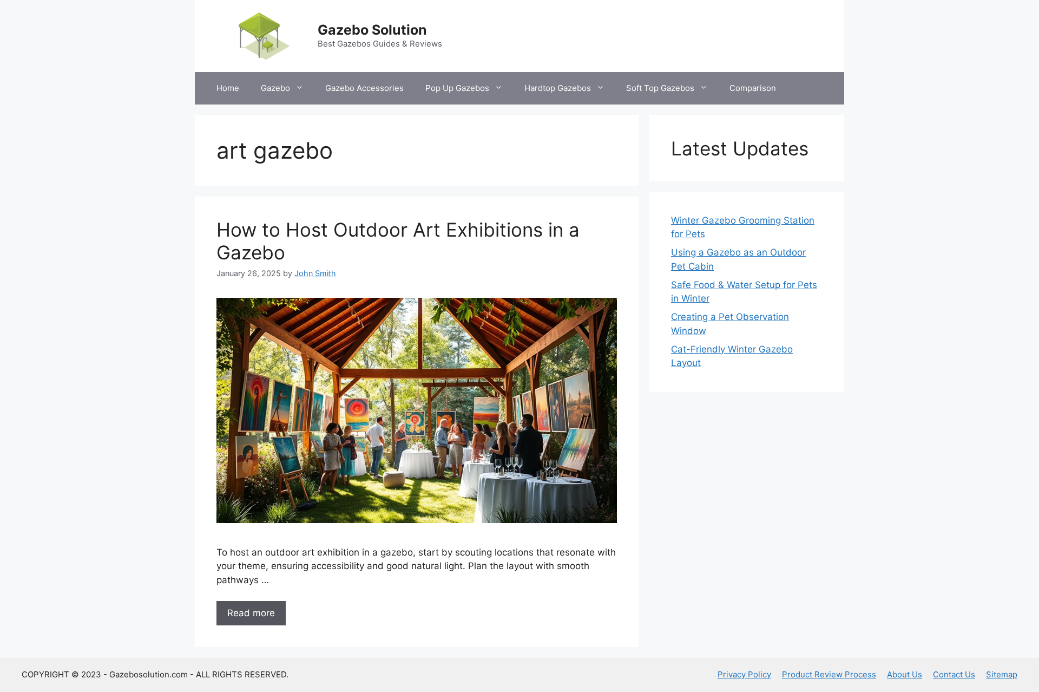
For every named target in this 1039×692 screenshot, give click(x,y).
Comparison (752, 88)
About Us (904, 674)
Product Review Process (829, 674)
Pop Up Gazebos (457, 88)
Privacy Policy (744, 674)
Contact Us (954, 674)
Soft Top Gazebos (660, 88)
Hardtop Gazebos (557, 88)
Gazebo (275, 88)
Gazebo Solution (372, 30)
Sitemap (1001, 674)
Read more (251, 613)
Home (227, 88)
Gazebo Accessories (364, 88)
